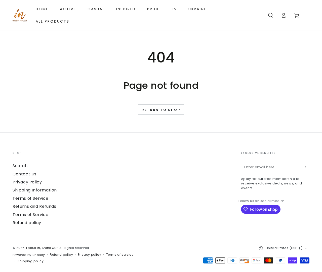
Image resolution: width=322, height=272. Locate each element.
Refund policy (27, 223)
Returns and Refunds (34, 206)
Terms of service (120, 255)
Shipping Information (35, 190)
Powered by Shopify (29, 255)
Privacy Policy (27, 182)
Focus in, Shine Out (42, 248)
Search (20, 166)
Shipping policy (31, 261)
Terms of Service (31, 198)
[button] (270, 15)
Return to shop (161, 109)
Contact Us (24, 174)
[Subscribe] (306, 167)
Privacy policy (89, 255)
